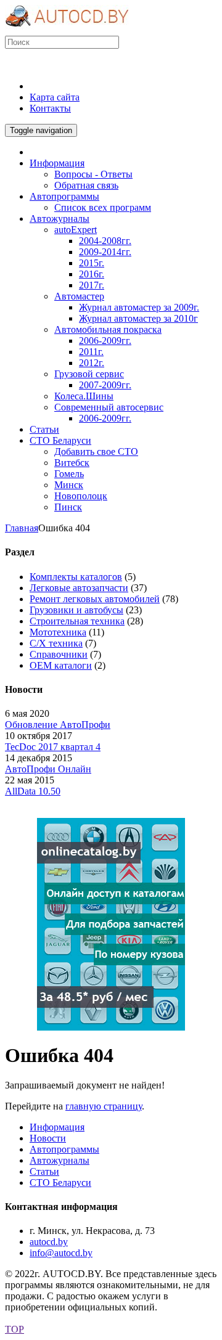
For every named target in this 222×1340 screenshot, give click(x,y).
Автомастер (79, 296)
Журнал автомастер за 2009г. (139, 307)
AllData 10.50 (32, 791)
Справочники (59, 654)
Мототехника (58, 632)
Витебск (71, 462)
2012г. (91, 362)
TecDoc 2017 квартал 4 (53, 746)
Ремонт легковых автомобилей (95, 599)
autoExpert (75, 229)
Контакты (50, 108)
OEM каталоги (61, 665)
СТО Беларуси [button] (60, 440)
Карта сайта (55, 97)
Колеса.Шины (83, 396)
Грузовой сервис (89, 374)
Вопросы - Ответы (93, 174)
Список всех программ (102, 207)
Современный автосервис (108, 407)
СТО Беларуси (60, 1182)
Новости (48, 1138)
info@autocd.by (61, 1253)
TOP (14, 1329)
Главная (21, 528)
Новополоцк (80, 496)
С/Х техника (56, 643)
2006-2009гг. (105, 340)
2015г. (91, 263)
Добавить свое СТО (96, 451)
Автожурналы (59, 1160)
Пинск (68, 507)
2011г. (91, 351)
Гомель (69, 473)
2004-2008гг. (105, 240)
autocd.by (49, 1241)
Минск (68, 485)
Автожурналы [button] (59, 218)
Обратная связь (86, 185)
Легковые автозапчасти (79, 587)
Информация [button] (57, 163)
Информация (57, 1127)
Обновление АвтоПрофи (57, 724)
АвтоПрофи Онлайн (48, 769)
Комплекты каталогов (76, 576)
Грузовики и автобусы (76, 610)
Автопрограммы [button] (64, 196)
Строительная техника (77, 621)
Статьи (44, 1171)
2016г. (91, 274)
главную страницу (103, 1106)
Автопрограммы (64, 1149)
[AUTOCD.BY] (67, 30)
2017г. (91, 285)
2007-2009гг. (105, 385)
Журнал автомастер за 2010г (138, 318)
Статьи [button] (44, 429)
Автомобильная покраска (108, 329)
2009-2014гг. (105, 252)
